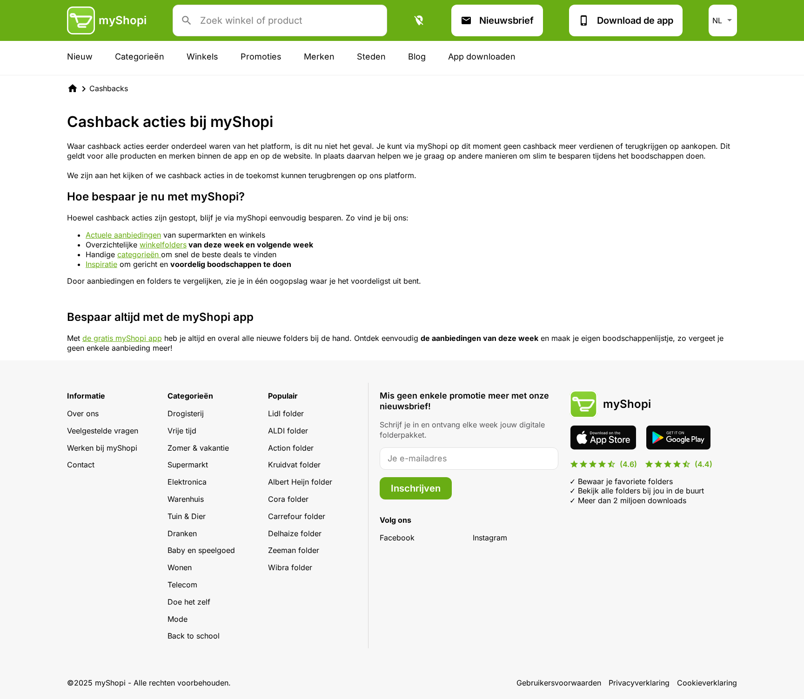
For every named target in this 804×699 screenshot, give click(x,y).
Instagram (490, 537)
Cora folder (288, 499)
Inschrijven (416, 488)
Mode (178, 619)
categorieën (139, 254)
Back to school (194, 635)
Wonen (180, 567)
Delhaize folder (295, 533)
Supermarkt (188, 464)
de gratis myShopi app (122, 338)
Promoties (261, 56)
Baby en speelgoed (201, 550)
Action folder (291, 448)
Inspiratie (101, 264)
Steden (371, 56)
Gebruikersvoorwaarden (558, 682)
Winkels (202, 56)
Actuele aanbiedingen (123, 235)
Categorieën (139, 56)
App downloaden (482, 56)
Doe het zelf (189, 601)
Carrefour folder (296, 516)
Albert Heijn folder (300, 481)
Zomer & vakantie (198, 448)
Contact (80, 464)
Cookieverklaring (707, 682)
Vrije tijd (182, 430)
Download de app (635, 20)
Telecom (182, 584)
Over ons (83, 413)
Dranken (182, 533)
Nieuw (80, 56)
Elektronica (187, 481)
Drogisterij (186, 413)
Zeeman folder (293, 550)
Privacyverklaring (639, 682)
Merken (319, 56)
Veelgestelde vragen (102, 430)
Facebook (397, 537)
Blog (417, 56)
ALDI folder (288, 430)
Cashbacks (108, 88)
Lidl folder (286, 413)
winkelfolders (163, 244)
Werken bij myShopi (102, 448)
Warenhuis (186, 499)
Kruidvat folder (294, 464)
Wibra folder (290, 567)
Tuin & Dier (187, 516)
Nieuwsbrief (506, 20)
